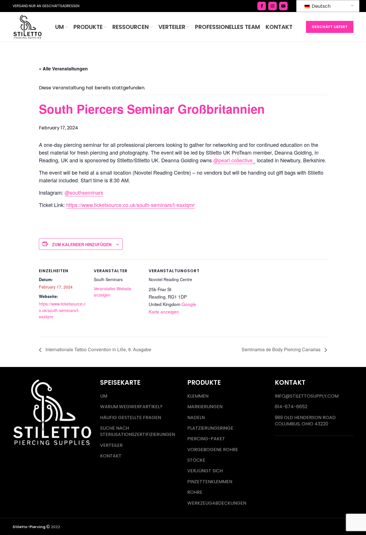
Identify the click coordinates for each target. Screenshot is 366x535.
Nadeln (196, 417)
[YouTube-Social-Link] (283, 6)
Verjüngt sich (205, 471)
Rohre (194, 492)
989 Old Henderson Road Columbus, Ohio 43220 (305, 420)
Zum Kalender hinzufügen (82, 244)
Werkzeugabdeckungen (216, 503)
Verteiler (111, 445)
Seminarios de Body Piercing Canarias (282, 349)
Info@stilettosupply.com (307, 396)
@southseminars (84, 192)
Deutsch (321, 6)
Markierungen (204, 407)
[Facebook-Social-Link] (261, 6)
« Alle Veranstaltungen (63, 68)
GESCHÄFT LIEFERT (330, 26)
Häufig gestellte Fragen (130, 417)
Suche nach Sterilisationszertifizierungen (137, 431)
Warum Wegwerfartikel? (131, 407)
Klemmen (197, 396)
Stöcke (196, 460)
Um (103, 396)
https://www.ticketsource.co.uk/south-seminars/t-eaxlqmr (130, 204)
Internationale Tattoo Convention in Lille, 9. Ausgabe (97, 349)
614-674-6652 (291, 407)
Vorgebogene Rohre (212, 450)
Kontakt (111, 456)
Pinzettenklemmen (209, 482)
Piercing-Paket (206, 439)
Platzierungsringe (210, 428)
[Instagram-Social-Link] (272, 6)
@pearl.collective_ (234, 160)
